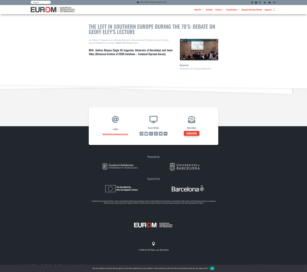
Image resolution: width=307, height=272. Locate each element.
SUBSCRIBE (191, 133)
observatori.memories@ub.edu (153, 2)
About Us (197, 9)
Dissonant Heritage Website (252, 9)
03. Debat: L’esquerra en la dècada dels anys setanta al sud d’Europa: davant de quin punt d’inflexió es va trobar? (129, 42)
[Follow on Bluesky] (256, 2)
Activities (209, 9)
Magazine (268, 9)
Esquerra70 (185, 68)
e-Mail (115, 129)
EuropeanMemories (201, 68)
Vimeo (135, 43)
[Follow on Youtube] (270, 2)
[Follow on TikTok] (265, 2)
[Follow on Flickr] (274, 2)
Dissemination (231, 9)
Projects (218, 9)
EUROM (125, 43)
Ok (212, 268)
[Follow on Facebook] (260, 2)
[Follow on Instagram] (252, 2)
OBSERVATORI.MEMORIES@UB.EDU (115, 134)
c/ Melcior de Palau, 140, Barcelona (154, 250)
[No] (304, 268)
